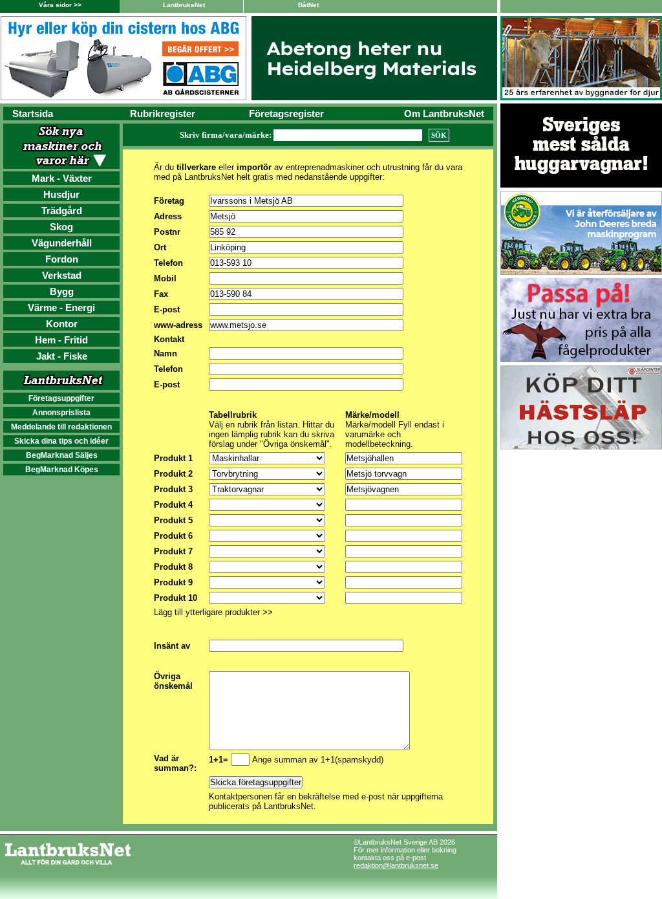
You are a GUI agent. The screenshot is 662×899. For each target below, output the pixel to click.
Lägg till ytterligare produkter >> (213, 612)
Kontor (62, 323)
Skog (61, 226)
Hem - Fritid (61, 339)
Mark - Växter (62, 178)
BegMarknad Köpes (61, 469)
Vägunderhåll (62, 242)
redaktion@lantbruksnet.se (396, 865)
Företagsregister (286, 113)
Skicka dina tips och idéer (61, 441)
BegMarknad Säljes (62, 455)
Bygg (62, 291)
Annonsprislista (61, 412)
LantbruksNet (184, 4)
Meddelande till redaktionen (61, 426)
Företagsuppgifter (61, 398)
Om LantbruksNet (444, 113)
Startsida (32, 113)
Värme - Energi (61, 307)
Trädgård (61, 210)
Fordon (61, 259)
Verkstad (61, 275)
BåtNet (308, 4)
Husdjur (61, 194)
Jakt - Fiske (61, 356)
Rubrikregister (162, 113)
